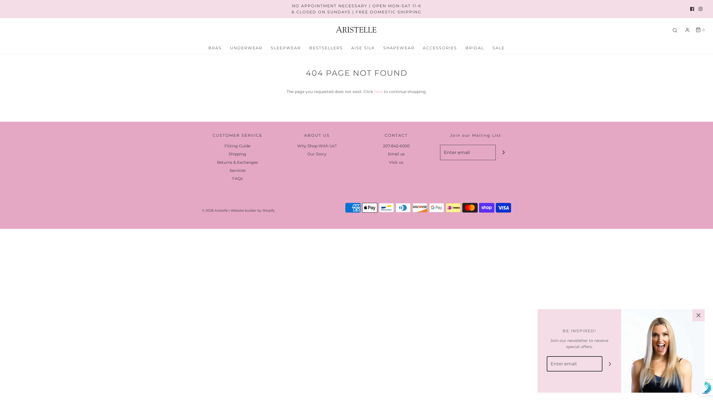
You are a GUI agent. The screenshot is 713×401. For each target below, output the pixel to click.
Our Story (316, 154)
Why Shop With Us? (317, 145)
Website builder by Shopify (253, 210)
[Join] (503, 152)
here (378, 91)
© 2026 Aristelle (215, 210)
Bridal (474, 47)
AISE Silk (363, 47)
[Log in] (687, 30)
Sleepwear (286, 47)
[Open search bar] (675, 30)
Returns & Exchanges (237, 162)
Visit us (396, 162)
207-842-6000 (396, 145)
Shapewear (398, 47)
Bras (215, 47)
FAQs (237, 178)
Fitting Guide (237, 145)
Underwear (246, 47)
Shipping (237, 154)
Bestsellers (326, 47)
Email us (396, 154)
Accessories (440, 47)
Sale (498, 47)
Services (237, 170)
